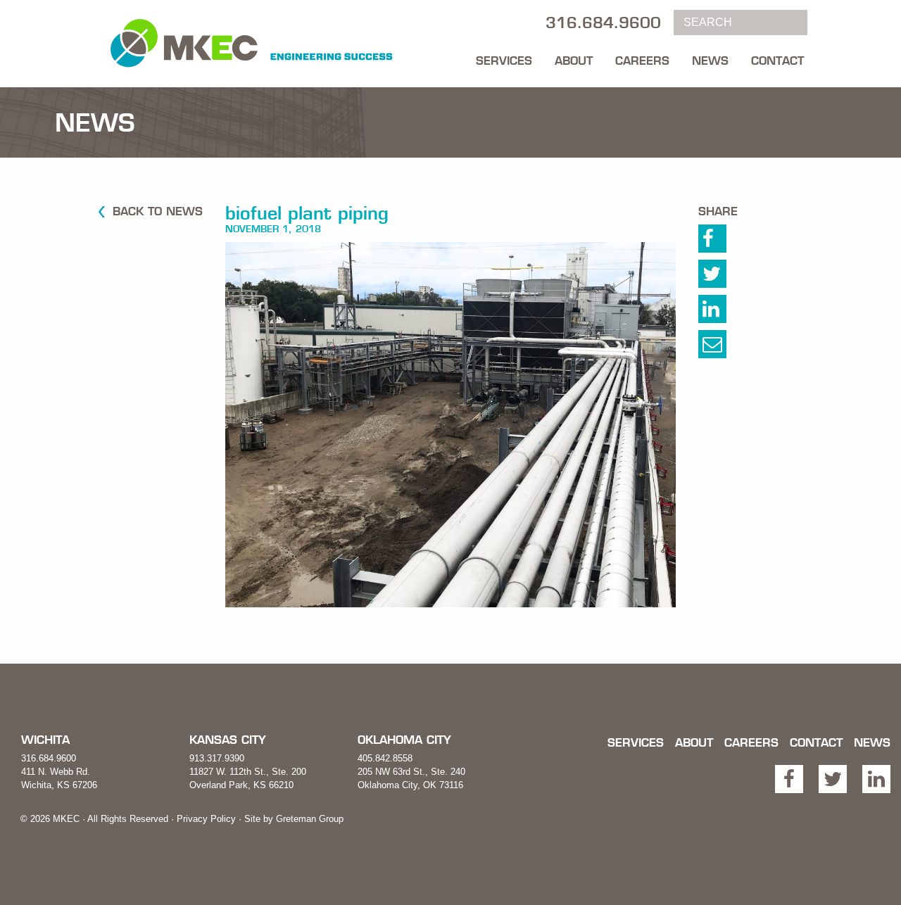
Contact (777, 60)
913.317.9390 (216, 758)
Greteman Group (310, 819)
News (710, 60)
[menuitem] (504, 57)
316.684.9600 (48, 758)
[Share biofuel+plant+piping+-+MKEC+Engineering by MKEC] (724, 347)
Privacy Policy (206, 819)
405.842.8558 (385, 758)
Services (504, 60)
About (574, 60)
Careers (642, 60)
